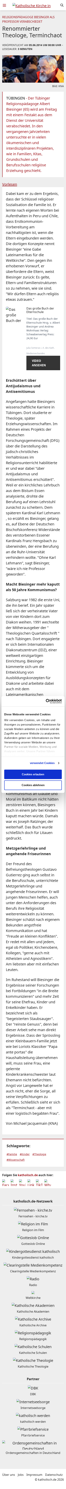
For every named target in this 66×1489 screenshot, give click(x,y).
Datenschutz (54, 1475)
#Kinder (25, 1154)
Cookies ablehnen (33, 785)
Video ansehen (39, 363)
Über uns (8, 1475)
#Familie (12, 1154)
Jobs (21, 1475)
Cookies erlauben (33, 774)
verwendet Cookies (42, 763)
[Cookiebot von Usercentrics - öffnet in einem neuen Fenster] (46, 701)
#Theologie (39, 1154)
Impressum (34, 1475)
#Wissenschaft (16, 1159)
